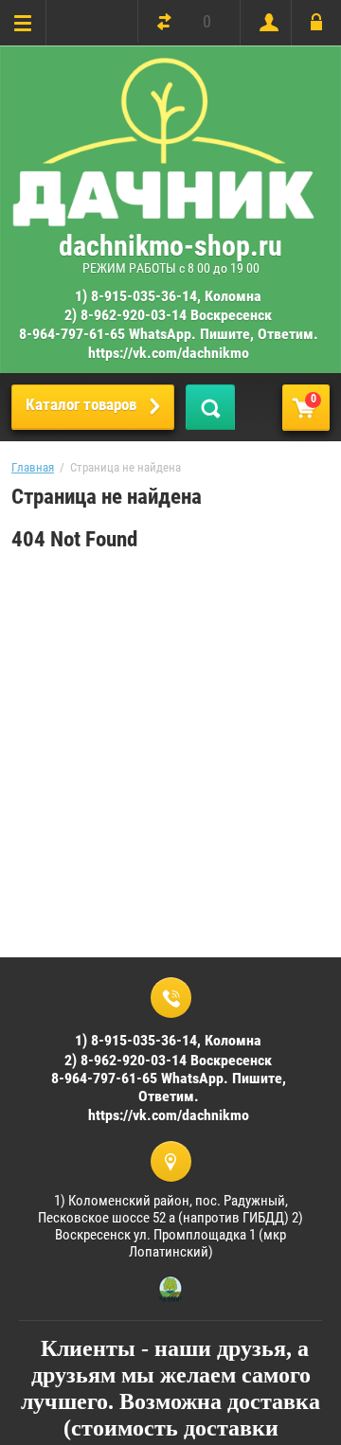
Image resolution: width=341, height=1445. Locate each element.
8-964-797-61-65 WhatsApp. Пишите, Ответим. (168, 334)
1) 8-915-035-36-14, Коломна (168, 296)
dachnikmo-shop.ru (170, 245)
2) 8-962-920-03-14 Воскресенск (168, 315)
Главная (32, 467)
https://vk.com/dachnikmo (168, 353)
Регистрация (265, 22)
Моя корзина (313, 398)
